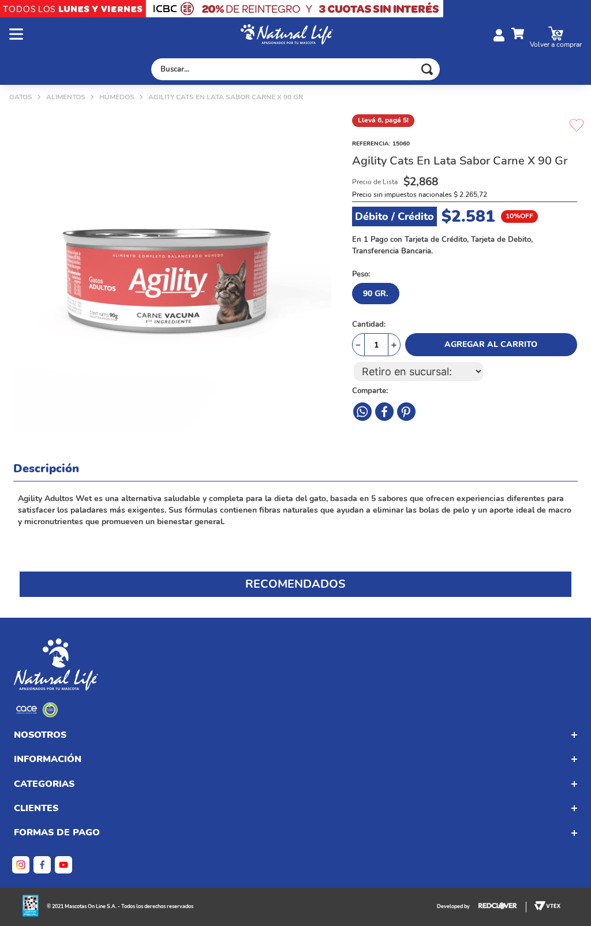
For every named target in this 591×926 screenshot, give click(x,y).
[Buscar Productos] (427, 69)
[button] (125, 35)
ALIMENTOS (65, 97)
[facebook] (362, 411)
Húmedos (116, 97)
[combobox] (295, 69)
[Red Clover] (502, 907)
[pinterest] (384, 411)
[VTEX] (37, 714)
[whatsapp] (406, 411)
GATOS (20, 97)
